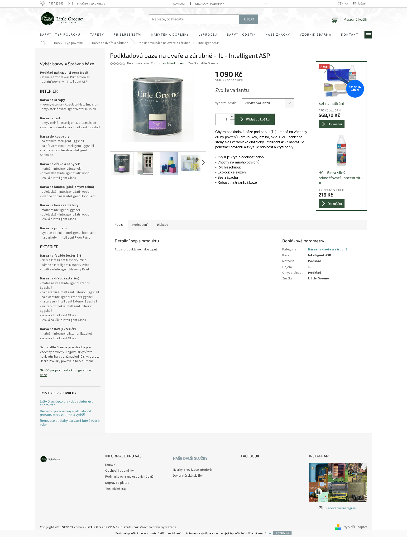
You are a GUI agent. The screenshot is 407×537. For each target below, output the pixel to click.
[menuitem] (60, 34)
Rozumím (282, 533)
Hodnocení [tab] (140, 224)
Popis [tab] (119, 224)
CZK (341, 3)
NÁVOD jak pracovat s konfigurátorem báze (66, 372)
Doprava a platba (117, 482)
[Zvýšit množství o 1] (232, 116)
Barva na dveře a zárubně (327, 249)
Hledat (248, 19)
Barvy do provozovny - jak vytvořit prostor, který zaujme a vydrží (65, 413)
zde (268, 534)
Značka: (203, 63)
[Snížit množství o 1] (232, 122)
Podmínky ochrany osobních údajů (129, 476)
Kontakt (179, 4)
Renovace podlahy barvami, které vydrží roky (70, 422)
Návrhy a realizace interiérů (192, 470)
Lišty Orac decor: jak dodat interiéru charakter (66, 403)
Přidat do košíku (258, 119)
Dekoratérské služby (188, 476)
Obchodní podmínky (209, 4)
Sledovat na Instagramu (341, 508)
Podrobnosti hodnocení (167, 63)
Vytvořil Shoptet (355, 527)
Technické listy (116, 488)
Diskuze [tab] (162, 224)
